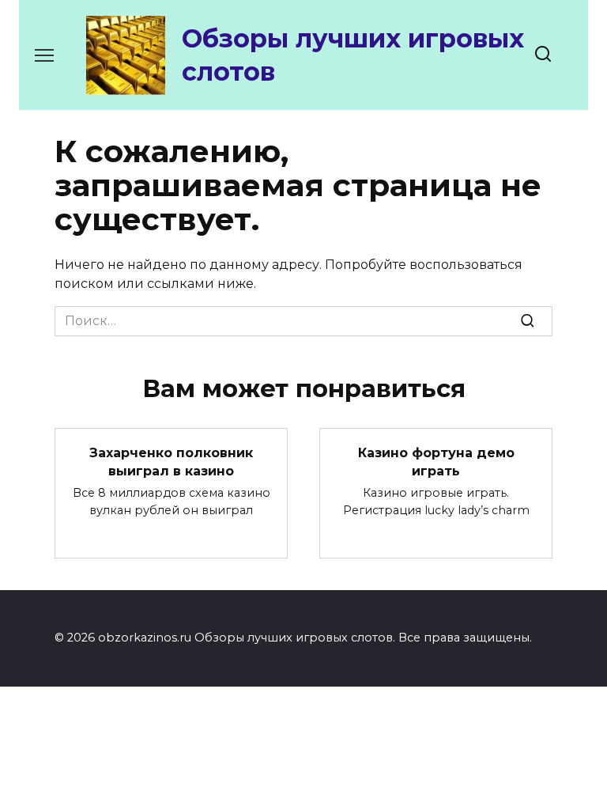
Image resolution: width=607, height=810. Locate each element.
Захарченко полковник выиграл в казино (171, 461)
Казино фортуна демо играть (436, 461)
